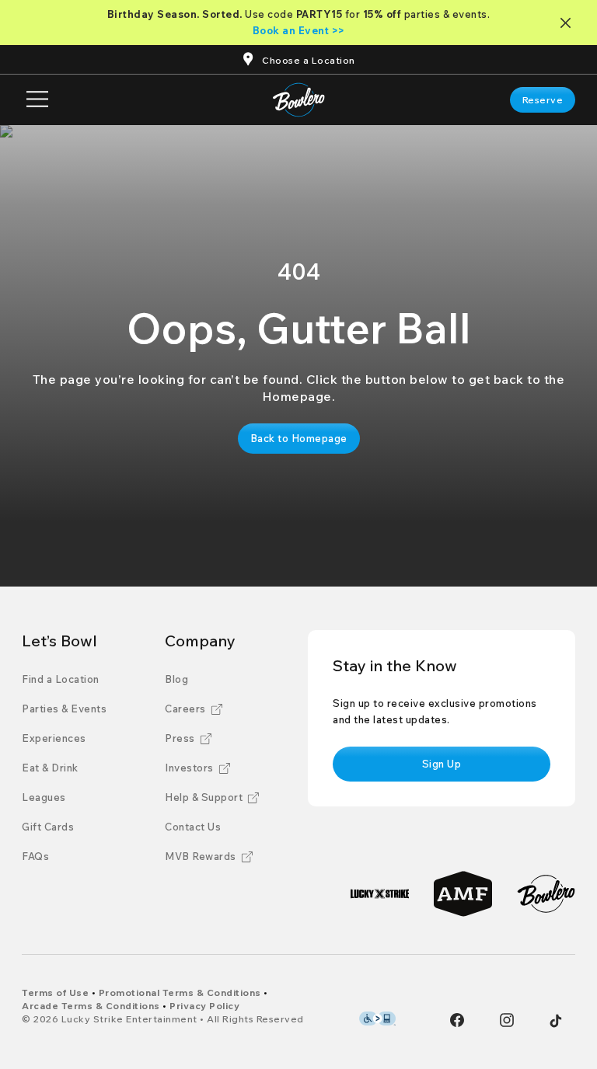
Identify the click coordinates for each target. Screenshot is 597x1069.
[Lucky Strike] (380, 894)
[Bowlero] (546, 894)
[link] (543, 100)
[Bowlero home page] (299, 100)
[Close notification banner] (568, 23)
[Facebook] (457, 1020)
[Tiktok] (556, 1021)
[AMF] (463, 894)
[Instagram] (507, 1020)
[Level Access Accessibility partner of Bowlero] (377, 1018)
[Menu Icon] (37, 100)
